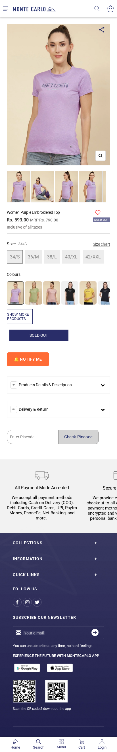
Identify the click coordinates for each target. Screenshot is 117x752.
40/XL (71, 257)
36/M (33, 257)
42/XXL (93, 257)
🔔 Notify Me (28, 359)
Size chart (101, 244)
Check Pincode (78, 436)
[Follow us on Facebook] (18, 602)
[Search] (100, 8)
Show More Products (18, 316)
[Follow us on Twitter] (38, 602)
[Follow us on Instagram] (28, 602)
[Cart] (110, 8)
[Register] (95, 632)
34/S (15, 257)
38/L (52, 257)
